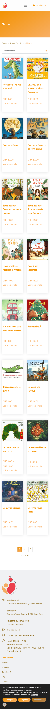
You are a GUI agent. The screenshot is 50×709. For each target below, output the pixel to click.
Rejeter (24, 699)
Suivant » (25, 555)
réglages (34, 695)
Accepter (9, 699)
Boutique (5, 667)
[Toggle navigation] (25, 5)
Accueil (4, 43)
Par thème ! (20, 43)
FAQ (3, 677)
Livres (11, 43)
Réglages (39, 699)
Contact (5, 681)
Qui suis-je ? (6, 672)
